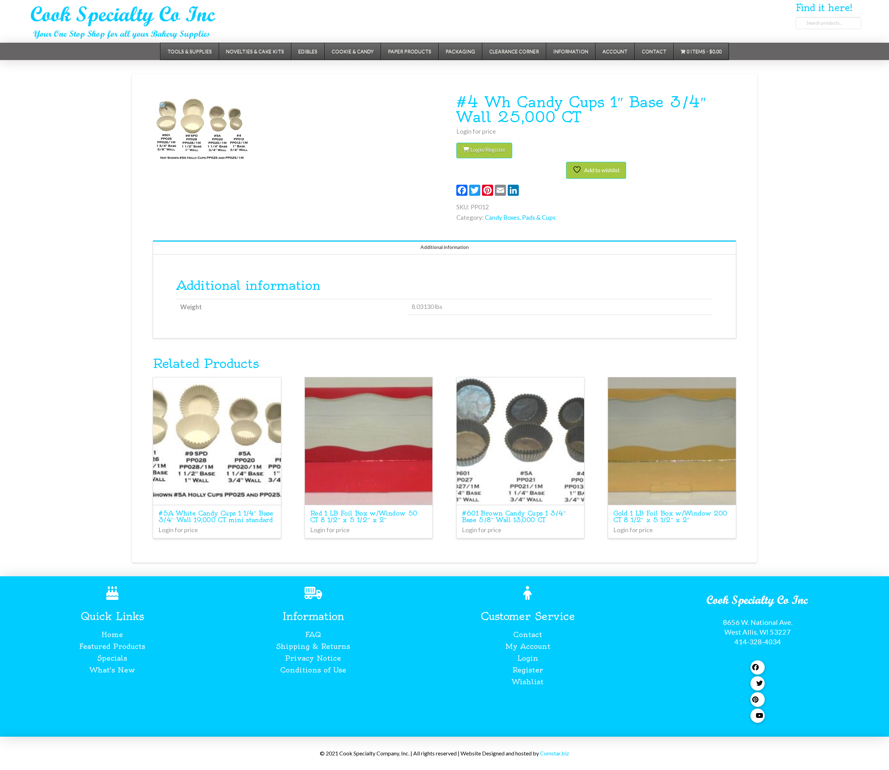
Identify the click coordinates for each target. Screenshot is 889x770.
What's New (112, 670)
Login (527, 658)
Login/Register (487, 149)
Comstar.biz (554, 753)
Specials (112, 658)
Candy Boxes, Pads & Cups (520, 217)
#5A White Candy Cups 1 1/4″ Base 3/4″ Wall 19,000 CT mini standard (215, 516)
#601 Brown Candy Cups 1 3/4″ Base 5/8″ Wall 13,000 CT (514, 516)
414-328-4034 (757, 641)
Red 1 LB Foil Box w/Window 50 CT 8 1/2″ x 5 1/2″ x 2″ (363, 516)
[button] (163, 105)
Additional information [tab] (445, 247)
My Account (527, 646)
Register (527, 670)
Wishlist (527, 681)
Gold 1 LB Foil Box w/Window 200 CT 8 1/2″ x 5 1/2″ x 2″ (670, 516)
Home (112, 634)
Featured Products (112, 646)
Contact (527, 634)
